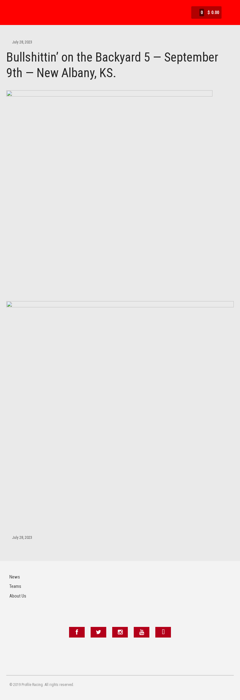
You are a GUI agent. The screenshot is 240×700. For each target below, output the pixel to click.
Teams (15, 586)
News (14, 577)
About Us (17, 596)
